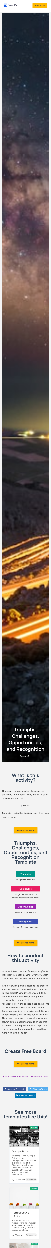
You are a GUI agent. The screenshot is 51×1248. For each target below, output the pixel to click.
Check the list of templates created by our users (25, 1076)
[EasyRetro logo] (12, 5)
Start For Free (40, 6)
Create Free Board (25, 830)
